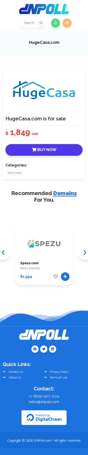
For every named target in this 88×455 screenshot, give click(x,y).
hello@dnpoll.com (44, 402)
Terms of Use (58, 377)
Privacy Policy (59, 371)
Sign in (67, 23)
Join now (55, 23)
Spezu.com (29, 263)
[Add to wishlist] (55, 276)
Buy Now (46, 149)
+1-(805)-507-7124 (44, 396)
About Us (14, 377)
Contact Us (15, 371)
